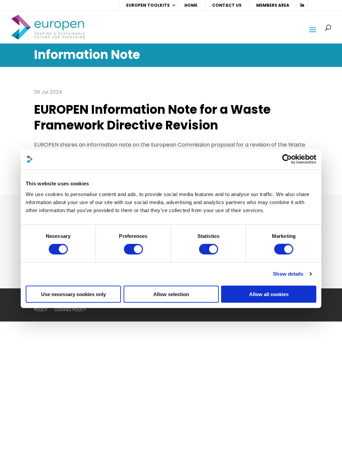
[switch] (133, 249)
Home (190, 5)
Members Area (272, 5)
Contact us (226, 5)
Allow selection (171, 294)
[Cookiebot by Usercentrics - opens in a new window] (287, 159)
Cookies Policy (70, 309)
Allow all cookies (269, 294)
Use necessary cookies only (73, 294)
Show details (288, 274)
